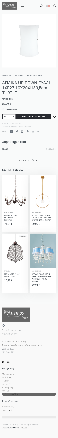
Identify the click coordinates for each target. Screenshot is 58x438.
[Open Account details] (54, 5)
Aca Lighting (8, 212)
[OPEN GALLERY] (29, 40)
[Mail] (33, 131)
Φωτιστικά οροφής (34, 75)
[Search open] (41, 5)
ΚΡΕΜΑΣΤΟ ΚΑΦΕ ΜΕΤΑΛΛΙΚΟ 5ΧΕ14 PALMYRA (12, 217)
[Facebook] (3, 362)
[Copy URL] (38, 131)
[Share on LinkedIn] (22, 131)
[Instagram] (8, 362)
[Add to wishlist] (54, 116)
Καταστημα (6, 75)
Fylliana (7, 271)
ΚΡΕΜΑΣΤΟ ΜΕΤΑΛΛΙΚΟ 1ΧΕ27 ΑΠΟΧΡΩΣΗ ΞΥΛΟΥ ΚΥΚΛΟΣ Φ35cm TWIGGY (42, 217)
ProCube (23, 428)
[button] (29, 160)
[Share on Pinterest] (27, 131)
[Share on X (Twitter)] (11, 131)
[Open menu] (22, 6)
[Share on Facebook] (17, 131)
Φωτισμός (19, 75)
